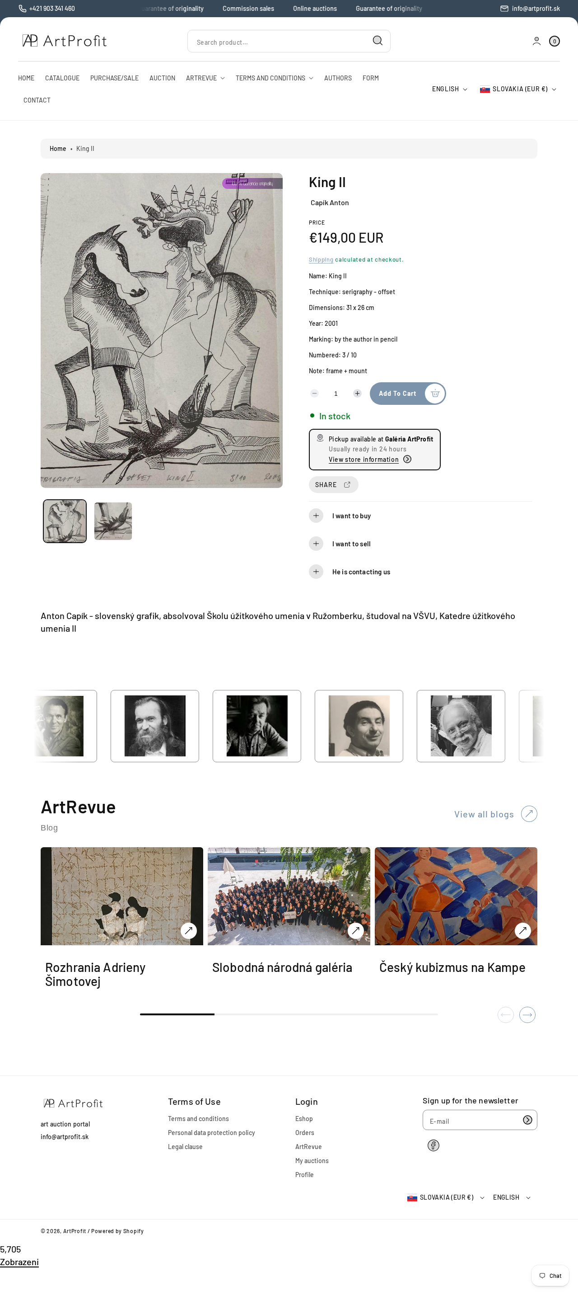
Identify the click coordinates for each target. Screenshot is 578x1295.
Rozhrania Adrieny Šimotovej (95, 974)
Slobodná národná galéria (282, 967)
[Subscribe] (527, 1120)
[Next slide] (527, 1015)
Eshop (304, 1118)
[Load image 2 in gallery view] (113, 521)
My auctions (312, 1160)
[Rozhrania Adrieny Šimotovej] (189, 931)
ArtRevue (308, 1146)
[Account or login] (536, 41)
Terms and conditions (198, 1118)
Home (58, 148)
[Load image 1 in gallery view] (65, 521)
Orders (304, 1132)
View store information (364, 459)
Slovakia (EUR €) (520, 89)
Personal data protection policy (211, 1132)
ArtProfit (74, 1231)
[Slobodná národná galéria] (356, 931)
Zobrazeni (19, 1261)
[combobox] (289, 41)
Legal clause (185, 1146)
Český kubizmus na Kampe (452, 967)
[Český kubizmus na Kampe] (523, 931)
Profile (304, 1174)
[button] (420, 516)
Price (317, 222)
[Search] (378, 41)
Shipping (321, 259)
